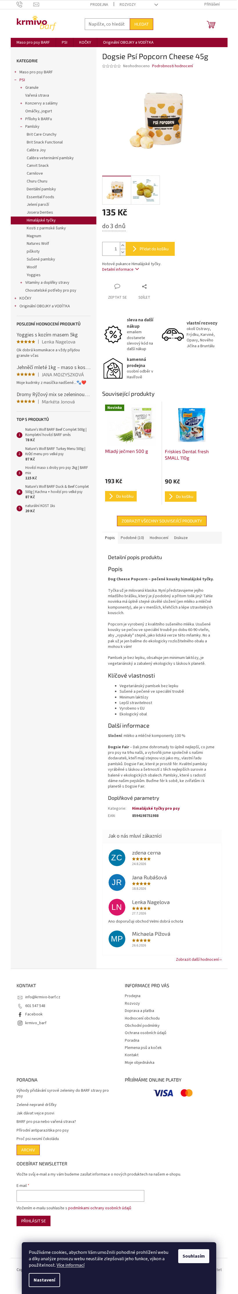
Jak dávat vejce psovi (35, 1113)
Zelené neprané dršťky (37, 1105)
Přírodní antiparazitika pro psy (43, 1130)
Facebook (34, 1014)
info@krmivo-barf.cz (42, 997)
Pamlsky (32, 127)
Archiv (28, 1149)
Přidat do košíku (154, 248)
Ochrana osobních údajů (145, 1033)
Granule (32, 88)
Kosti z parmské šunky (46, 228)
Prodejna (99, 4)
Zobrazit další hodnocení (197, 959)
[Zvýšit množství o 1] (123, 245)
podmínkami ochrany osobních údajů (99, 1208)
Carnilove (35, 173)
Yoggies (34, 275)
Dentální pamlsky (41, 189)
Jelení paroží (38, 205)
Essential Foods (40, 197)
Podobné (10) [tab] (132, 538)
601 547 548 (35, 1006)
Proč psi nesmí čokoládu (38, 1139)
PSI (22, 80)
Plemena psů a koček (143, 1048)
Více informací (70, 1265)
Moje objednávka (139, 1063)
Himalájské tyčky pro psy (156, 808)
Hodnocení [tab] (159, 538)
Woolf (32, 267)
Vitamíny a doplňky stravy (47, 283)
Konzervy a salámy (41, 103)
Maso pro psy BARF (36, 72)
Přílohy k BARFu (38, 119)
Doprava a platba (139, 1011)
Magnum (34, 236)
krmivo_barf (35, 1023)
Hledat (141, 24)
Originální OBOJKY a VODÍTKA (44, 306)
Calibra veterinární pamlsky (50, 158)
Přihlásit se (33, 1220)
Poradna (132, 1040)
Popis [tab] (110, 538)
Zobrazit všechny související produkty (162, 520)
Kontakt (131, 1055)
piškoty (33, 251)
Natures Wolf (38, 244)
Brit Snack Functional (45, 142)
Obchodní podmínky (142, 1026)
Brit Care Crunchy (42, 134)
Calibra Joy (36, 150)
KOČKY (25, 298)
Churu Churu (37, 181)
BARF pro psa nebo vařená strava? (46, 1122)
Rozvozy (128, 4)
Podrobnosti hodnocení (172, 66)
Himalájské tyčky (41, 220)
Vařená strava (37, 95)
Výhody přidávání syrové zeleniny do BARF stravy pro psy (63, 1093)
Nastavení (44, 1280)
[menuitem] (33, 42)
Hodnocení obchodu (142, 1018)
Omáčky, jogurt (38, 111)
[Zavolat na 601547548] (25, 4)
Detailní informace (118, 269)
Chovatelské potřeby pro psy (50, 290)
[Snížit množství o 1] (123, 252)
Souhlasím (194, 1256)
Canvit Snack (38, 166)
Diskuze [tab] (181, 538)
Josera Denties (40, 212)
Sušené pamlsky (41, 259)
